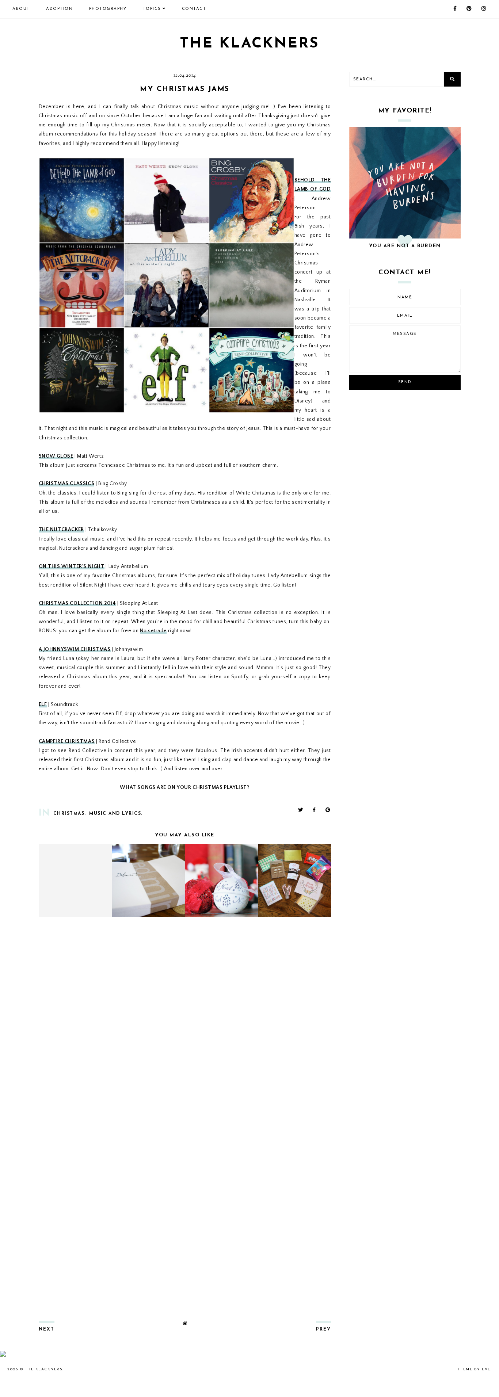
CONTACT (194, 9)
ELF (43, 704)
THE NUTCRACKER (61, 530)
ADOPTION (59, 9)
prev (323, 1329)
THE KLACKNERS (249, 44)
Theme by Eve (474, 1369)
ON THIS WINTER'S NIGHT (71, 566)
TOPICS (152, 9)
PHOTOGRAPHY (108, 9)
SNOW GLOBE (56, 456)
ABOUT (21, 9)
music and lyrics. (116, 814)
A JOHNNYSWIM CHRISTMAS (75, 649)
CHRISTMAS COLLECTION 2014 (77, 603)
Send (405, 382)
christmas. (69, 814)
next (46, 1329)
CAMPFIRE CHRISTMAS (67, 741)
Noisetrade (153, 631)
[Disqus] (185, 1019)
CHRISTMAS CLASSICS (67, 483)
